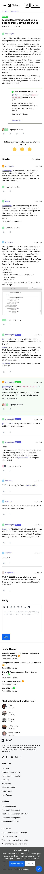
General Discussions (11, 12)
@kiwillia (5, 347)
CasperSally (9, 573)
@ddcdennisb (7, 339)
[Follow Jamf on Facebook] (21, 757)
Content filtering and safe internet (14, 844)
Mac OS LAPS (7, 688)
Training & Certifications (11, 772)
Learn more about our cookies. (27, 858)
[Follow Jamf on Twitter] (3, 757)
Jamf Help (5, 768)
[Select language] (27, 5)
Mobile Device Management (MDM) (15, 814)
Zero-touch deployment (11, 810)
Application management (11, 818)
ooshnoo (8, 501)
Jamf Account (7, 795)
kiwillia (7, 201)
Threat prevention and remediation (15, 840)
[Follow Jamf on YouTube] (12, 757)
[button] (4, 6)
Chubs (10, 712)
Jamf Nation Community (11, 776)
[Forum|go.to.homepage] (13, 5)
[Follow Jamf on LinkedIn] (7, 757)
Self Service (6, 829)
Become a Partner (8, 787)
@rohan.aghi (17, 95)
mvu (10, 705)
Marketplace (6, 784)
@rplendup (6, 363)
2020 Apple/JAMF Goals (11, 681)
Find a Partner (7, 791)
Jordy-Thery (13, 726)
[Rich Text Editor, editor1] (22, 621)
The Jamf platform (9, 806)
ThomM (11, 719)
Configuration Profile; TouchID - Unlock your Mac (21, 663)
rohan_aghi (9, 34)
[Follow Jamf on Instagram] (16, 757)
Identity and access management (14, 832)
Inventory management (10, 821)
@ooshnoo (6, 529)
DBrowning (9, 166)
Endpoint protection (9, 836)
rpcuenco (9, 242)
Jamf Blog (5, 780)
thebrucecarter (14, 733)
